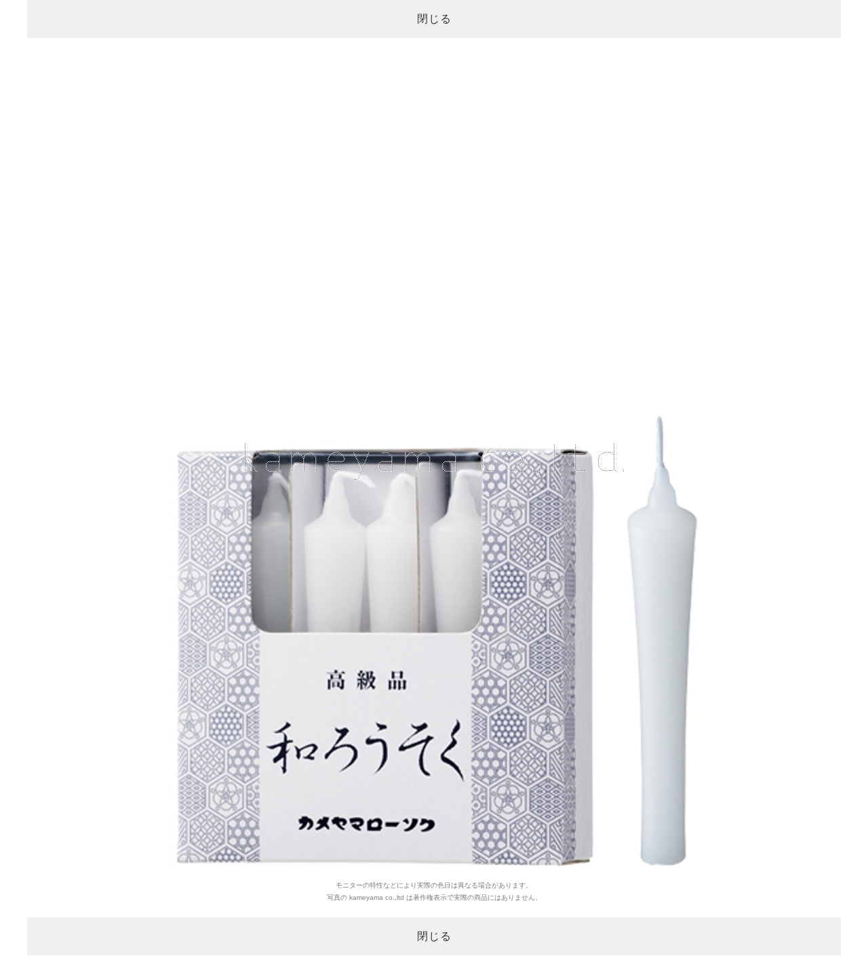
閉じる (434, 18)
